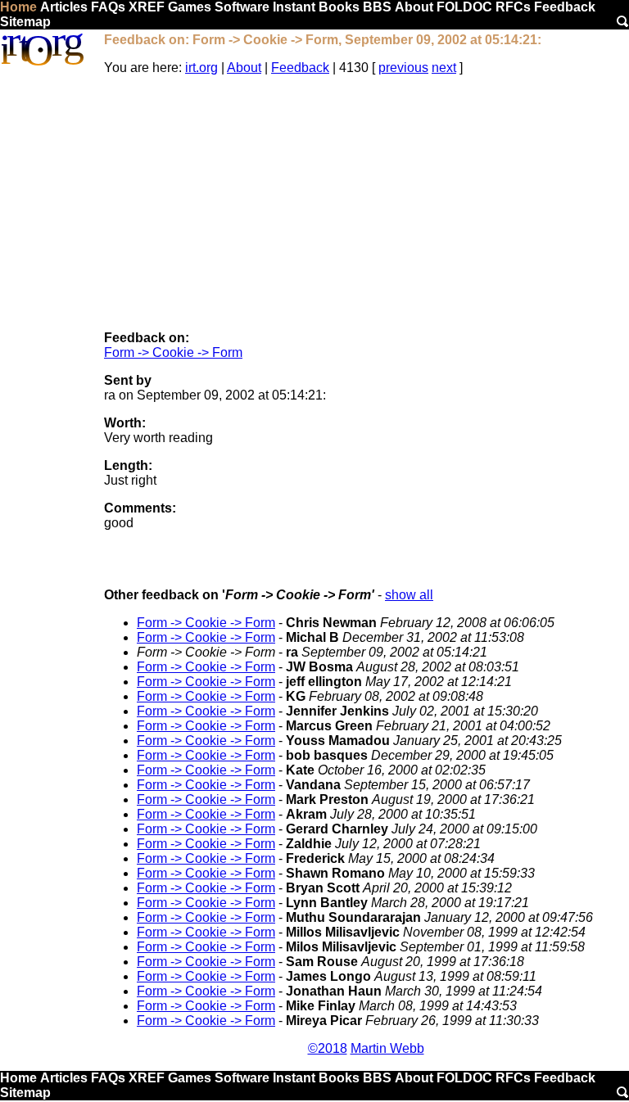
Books (339, 7)
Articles (64, 7)
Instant (294, 7)
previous (403, 68)
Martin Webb (387, 1048)
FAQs (108, 7)
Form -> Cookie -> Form (173, 352)
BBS (377, 7)
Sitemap (25, 22)
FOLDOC (464, 7)
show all (409, 595)
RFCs (513, 7)
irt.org (201, 68)
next (444, 68)
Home (18, 7)
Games (189, 7)
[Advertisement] (365, 203)
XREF (147, 7)
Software (242, 7)
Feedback (564, 7)
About (414, 7)
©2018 (327, 1048)
